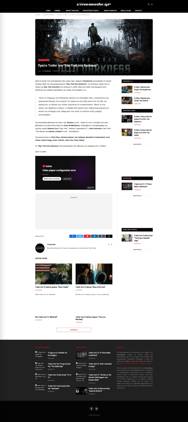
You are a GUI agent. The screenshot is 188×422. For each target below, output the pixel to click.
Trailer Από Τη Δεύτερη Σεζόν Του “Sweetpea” (59, 387)
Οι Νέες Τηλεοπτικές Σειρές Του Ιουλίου (142, 99)
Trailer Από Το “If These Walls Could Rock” (143, 185)
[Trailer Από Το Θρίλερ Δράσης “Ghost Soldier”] (53, 274)
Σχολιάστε (74, 330)
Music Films (126, 11)
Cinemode (48, 71)
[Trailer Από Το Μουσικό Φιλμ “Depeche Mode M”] (81, 391)
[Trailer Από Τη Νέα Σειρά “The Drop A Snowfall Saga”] (127, 238)
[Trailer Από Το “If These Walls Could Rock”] (127, 186)
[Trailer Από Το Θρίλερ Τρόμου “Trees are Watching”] (94, 303)
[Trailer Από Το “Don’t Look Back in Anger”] (81, 366)
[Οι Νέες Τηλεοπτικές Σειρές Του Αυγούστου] (127, 89)
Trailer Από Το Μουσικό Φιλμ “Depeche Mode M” (99, 389)
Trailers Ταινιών (44, 60)
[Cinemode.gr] (94, 4)
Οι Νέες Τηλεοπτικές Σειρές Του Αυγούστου (142, 88)
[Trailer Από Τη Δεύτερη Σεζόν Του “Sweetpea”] (40, 388)
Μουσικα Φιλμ (127, 178)
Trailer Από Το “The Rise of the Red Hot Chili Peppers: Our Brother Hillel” (100, 377)
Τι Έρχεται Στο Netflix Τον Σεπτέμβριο (57, 354)
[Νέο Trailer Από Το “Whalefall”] (53, 303)
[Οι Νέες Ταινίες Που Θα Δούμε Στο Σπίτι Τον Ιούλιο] (127, 132)
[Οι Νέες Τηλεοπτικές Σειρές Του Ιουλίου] (127, 100)
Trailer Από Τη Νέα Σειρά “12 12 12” (59, 376)
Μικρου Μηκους (110, 11)
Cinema (57, 11)
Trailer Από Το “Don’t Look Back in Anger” (100, 365)
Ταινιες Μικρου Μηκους (130, 229)
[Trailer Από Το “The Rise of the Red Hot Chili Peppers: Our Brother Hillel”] (81, 377)
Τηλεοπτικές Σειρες (91, 11)
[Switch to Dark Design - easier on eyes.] (152, 4)
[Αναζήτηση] (149, 4)
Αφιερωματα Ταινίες (129, 110)
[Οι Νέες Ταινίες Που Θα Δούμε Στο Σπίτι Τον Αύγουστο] (127, 119)
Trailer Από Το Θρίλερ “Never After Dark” (91, 287)
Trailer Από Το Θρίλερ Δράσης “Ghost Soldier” (52, 287)
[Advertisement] (73, 212)
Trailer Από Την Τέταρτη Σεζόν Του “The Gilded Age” (59, 365)
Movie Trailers (72, 11)
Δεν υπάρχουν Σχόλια (69, 71)
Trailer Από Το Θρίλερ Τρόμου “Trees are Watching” (90, 318)
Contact (138, 11)
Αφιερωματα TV (127, 81)
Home (48, 11)
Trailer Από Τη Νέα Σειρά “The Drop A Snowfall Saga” (143, 238)
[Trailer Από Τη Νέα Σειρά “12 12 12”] (40, 377)
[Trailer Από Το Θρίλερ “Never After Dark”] (94, 274)
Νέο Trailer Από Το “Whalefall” (46, 317)
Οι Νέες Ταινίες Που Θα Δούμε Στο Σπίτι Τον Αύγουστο (142, 119)
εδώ (84, 90)
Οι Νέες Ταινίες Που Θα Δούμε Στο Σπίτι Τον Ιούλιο (142, 132)
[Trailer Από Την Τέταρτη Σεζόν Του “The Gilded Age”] (40, 366)
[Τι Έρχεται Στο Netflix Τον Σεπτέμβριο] (40, 355)
